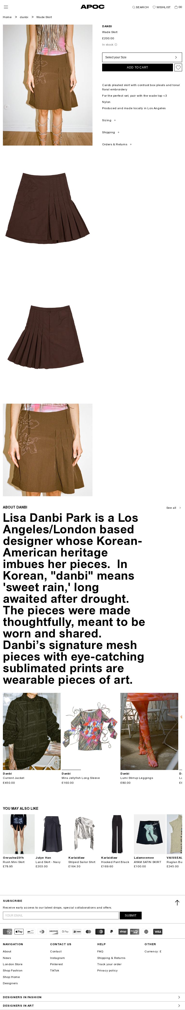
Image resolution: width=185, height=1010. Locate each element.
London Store (12, 964)
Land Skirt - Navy (48, 862)
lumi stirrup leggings (136, 778)
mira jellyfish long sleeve (81, 778)
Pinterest (56, 964)
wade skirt (44, 17)
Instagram (57, 958)
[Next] (57, 731)
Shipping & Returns (111, 958)
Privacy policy (107, 970)
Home (7, 17)
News (7, 958)
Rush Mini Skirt (14, 862)
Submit (131, 915)
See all (171, 507)
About (7, 951)
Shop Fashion (12, 970)
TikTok (54, 970)
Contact (55, 951)
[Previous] (7, 731)
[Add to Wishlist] (178, 67)
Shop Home (11, 977)
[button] (6, 7)
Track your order (109, 964)
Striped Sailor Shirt (81, 862)
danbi (24, 17)
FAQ (100, 951)
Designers (10, 983)
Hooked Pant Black (115, 862)
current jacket (13, 778)
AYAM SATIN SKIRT (147, 862)
